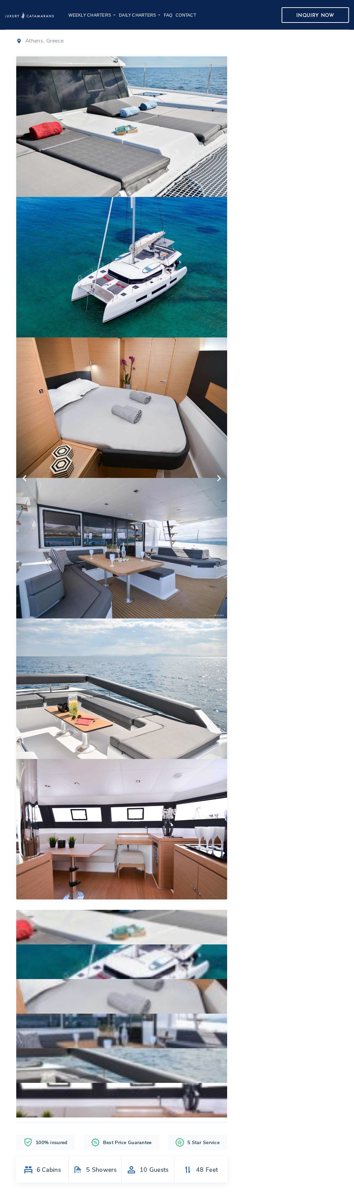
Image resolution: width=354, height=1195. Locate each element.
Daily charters (137, 15)
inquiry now (315, 15)
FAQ (168, 15)
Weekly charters (89, 15)
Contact (186, 15)
